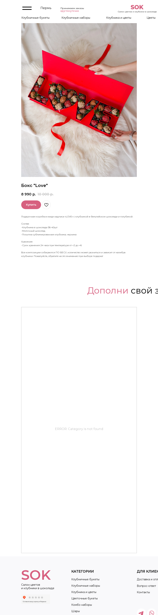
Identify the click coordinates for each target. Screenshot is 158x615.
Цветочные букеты (84, 598)
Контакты (143, 592)
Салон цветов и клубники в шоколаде (137, 11)
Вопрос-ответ (146, 586)
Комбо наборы (81, 605)
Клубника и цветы (118, 17)
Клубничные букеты (35, 17)
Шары (75, 611)
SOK (137, 7)
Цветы (151, 17)
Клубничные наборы (75, 17)
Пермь (45, 8)
